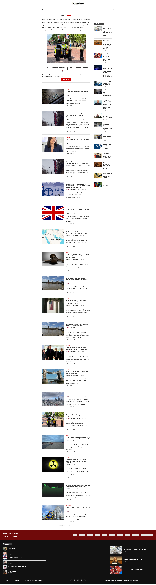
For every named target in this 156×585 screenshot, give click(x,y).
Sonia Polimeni (12, 571)
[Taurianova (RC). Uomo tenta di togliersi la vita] (98, 83)
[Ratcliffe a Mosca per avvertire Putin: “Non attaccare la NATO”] (98, 115)
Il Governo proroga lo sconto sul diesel (107, 184)
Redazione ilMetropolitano (15, 557)
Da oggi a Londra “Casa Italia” (74, 394)
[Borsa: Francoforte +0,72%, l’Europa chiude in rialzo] (53, 512)
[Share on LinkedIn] (86, 84)
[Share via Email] (89, 84)
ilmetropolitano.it (45, 13)
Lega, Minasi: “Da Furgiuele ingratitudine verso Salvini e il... (135, 559)
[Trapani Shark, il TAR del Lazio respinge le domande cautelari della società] (98, 55)
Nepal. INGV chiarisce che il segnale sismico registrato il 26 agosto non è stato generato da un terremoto (107, 31)
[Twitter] (45, 3)
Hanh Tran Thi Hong (13, 553)
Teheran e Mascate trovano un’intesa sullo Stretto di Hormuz (107, 175)
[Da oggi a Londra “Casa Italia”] (53, 399)
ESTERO (65, 9)
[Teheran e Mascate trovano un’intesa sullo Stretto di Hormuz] (98, 175)
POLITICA (60, 9)
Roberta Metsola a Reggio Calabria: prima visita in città (107, 137)
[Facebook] (43, 3)
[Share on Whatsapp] (73, 106)
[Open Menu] (42, 9)
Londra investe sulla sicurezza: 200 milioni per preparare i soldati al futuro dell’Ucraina (77, 279)
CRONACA (54, 9)
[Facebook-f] (71, 580)
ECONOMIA (75, 9)
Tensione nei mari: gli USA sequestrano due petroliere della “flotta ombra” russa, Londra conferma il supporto (77, 302)
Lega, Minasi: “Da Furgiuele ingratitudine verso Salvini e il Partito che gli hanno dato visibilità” (107, 44)
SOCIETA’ (87, 9)
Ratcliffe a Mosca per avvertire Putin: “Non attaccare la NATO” (107, 115)
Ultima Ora (113, 543)
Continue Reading (66, 79)
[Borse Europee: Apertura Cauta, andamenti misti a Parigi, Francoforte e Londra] (53, 490)
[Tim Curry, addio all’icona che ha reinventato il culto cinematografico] (98, 91)
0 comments (52, 84)
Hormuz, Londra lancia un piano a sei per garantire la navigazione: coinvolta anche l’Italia (77, 209)
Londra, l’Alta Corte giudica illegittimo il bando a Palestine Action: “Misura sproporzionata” (77, 256)
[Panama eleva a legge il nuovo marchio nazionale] (98, 146)
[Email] (49, 3)
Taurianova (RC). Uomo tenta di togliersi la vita (107, 83)
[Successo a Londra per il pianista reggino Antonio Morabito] (53, 144)
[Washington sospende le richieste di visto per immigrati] (98, 155)
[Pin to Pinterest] (70, 106)
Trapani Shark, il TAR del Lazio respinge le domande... (133, 569)
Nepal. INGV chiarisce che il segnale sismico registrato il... (134, 549)
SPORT (70, 9)
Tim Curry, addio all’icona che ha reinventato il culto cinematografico (107, 92)
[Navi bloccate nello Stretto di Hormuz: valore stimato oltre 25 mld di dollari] (53, 236)
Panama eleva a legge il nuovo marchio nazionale (107, 146)
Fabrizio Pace (11, 548)
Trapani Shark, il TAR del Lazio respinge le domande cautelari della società (107, 57)
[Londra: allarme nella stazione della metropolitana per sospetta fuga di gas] (53, 166)
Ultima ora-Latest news (104, 9)
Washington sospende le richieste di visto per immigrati (107, 155)
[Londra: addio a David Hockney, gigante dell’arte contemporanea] (53, 96)
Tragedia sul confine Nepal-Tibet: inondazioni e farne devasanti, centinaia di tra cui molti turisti (107, 126)
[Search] (113, 9)
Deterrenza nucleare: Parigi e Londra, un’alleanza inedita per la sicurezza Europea (76, 461)
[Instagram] (51, 3)
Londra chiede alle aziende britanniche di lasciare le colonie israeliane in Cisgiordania (78, 115)
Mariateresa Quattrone (14, 562)
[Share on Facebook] (82, 84)
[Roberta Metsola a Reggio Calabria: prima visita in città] (98, 136)
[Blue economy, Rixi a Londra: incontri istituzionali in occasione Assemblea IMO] (53, 352)
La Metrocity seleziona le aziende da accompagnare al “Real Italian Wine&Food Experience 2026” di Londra (78, 185)
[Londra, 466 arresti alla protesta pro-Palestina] (53, 419)
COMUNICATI (93, 9)
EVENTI (80, 9)
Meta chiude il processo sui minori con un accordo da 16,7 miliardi (106, 165)
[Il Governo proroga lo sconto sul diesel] (98, 184)
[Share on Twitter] (83, 84)
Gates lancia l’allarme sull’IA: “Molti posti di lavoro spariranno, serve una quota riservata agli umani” (107, 104)
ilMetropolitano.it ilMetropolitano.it (17, 566)
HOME (48, 9)
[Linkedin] (53, 3)
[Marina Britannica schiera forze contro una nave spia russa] (53, 376)
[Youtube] (47, 3)
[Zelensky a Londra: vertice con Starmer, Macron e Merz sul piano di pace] (53, 329)
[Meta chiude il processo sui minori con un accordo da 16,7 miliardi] (98, 164)
